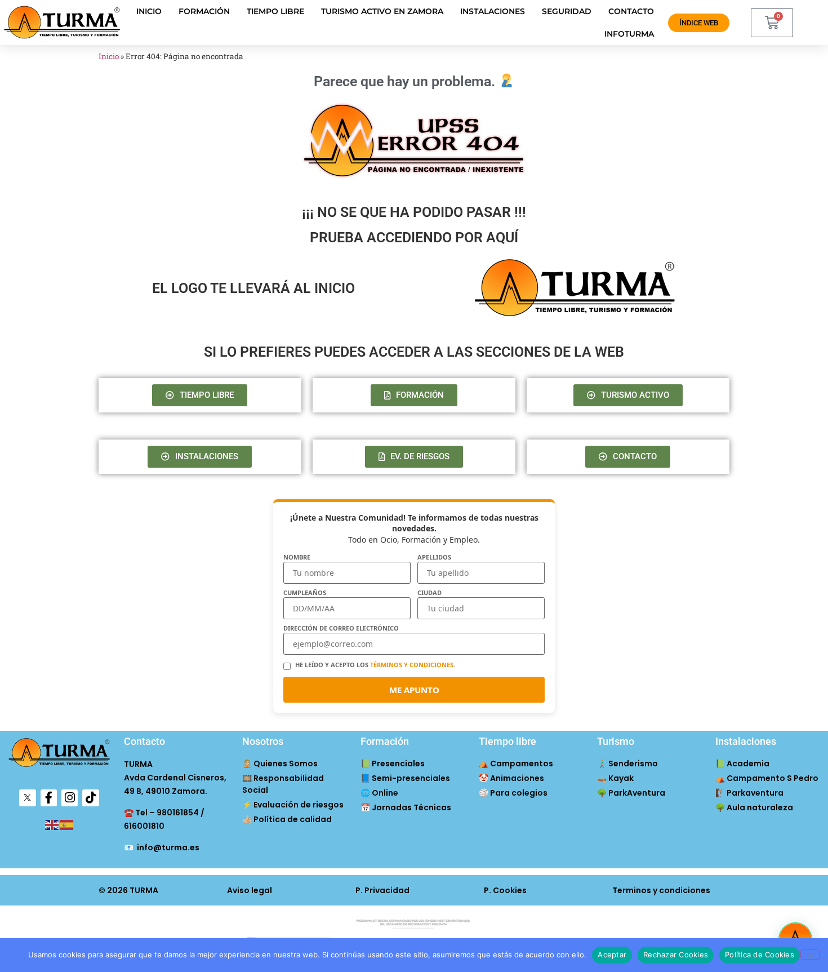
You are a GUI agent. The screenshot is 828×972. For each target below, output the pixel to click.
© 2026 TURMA (128, 890)
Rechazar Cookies (675, 954)
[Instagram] (69, 797)
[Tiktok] (90, 797)
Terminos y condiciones (661, 890)
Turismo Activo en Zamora (382, 11)
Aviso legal (249, 890)
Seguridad (566, 11)
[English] (52, 824)
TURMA (138, 764)
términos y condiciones (411, 664)
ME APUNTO (414, 689)
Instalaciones (492, 11)
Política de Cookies (759, 954)
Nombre (296, 557)
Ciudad (429, 592)
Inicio (149, 11)
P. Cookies (505, 890)
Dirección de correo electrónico (341, 628)
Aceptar (612, 954)
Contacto (631, 11)
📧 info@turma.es (161, 847)
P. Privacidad (382, 890)
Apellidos (434, 557)
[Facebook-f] (49, 797)
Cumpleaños (304, 592)
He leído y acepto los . (375, 665)
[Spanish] (67, 824)
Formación (204, 11)
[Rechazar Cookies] (810, 954)
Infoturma (629, 34)
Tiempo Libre (275, 11)
